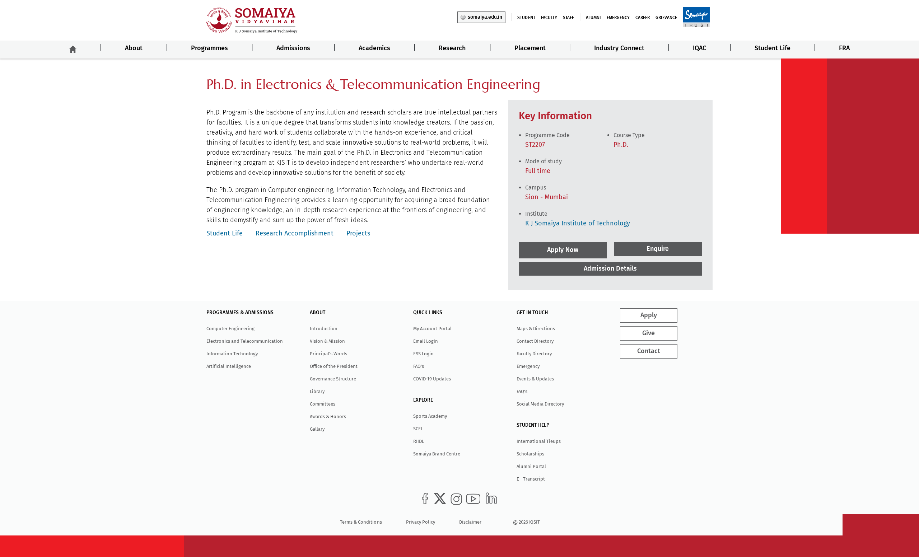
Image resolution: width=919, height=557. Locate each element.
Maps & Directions (536, 328)
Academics (374, 48)
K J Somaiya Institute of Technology (577, 223)
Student (526, 17)
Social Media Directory (540, 404)
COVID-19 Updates (432, 379)
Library (317, 391)
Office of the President (334, 366)
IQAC (699, 48)
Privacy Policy (420, 522)
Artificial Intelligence (228, 366)
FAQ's (418, 366)
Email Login (425, 341)
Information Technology (232, 353)
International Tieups (539, 441)
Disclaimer (470, 522)
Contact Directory (535, 341)
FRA (844, 48)
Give (648, 333)
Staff (568, 17)
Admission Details (610, 269)
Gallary (317, 429)
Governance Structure (333, 379)
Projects (358, 233)
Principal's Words (328, 353)
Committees (322, 404)
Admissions (293, 48)
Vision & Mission (327, 341)
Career (642, 17)
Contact (648, 351)
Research (452, 48)
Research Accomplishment (294, 233)
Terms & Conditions (361, 522)
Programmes (209, 48)
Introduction (323, 328)
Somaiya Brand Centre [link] (436, 454)
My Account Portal (432, 328)
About (134, 48)
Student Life (772, 48)
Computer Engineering (230, 328)
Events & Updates (535, 379)
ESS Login (423, 353)
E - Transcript (531, 479)
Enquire (658, 249)
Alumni (593, 17)
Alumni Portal (531, 466)
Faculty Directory (534, 353)
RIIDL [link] (418, 441)
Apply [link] (648, 315)
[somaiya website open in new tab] (696, 17)
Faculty (549, 17)
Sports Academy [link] (430, 416)
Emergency (618, 17)
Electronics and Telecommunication (244, 341)
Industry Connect (619, 48)
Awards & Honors (328, 416)
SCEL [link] (418, 428)
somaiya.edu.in (485, 17)
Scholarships (530, 454)
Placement (530, 48)
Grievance (666, 17)
